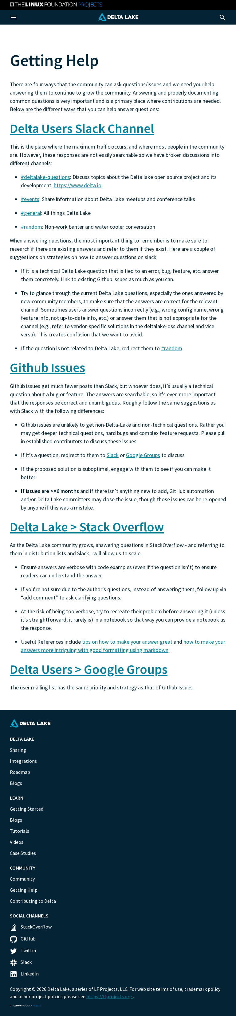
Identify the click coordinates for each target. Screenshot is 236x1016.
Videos (16, 842)
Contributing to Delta (33, 901)
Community (22, 879)
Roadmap (20, 772)
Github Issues (47, 367)
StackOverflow (36, 927)
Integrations (23, 761)
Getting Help (23, 890)
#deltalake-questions (45, 176)
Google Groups (143, 455)
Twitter (28, 950)
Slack (113, 455)
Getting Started (26, 809)
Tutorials (19, 831)
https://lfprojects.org (109, 996)
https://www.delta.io (77, 185)
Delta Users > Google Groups (88, 669)
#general (31, 212)
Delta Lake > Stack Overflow (87, 527)
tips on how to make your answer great (127, 641)
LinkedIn (29, 974)
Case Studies (23, 853)
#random (31, 226)
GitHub (28, 939)
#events (30, 199)
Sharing (18, 750)
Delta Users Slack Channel (82, 128)
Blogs (16, 783)
